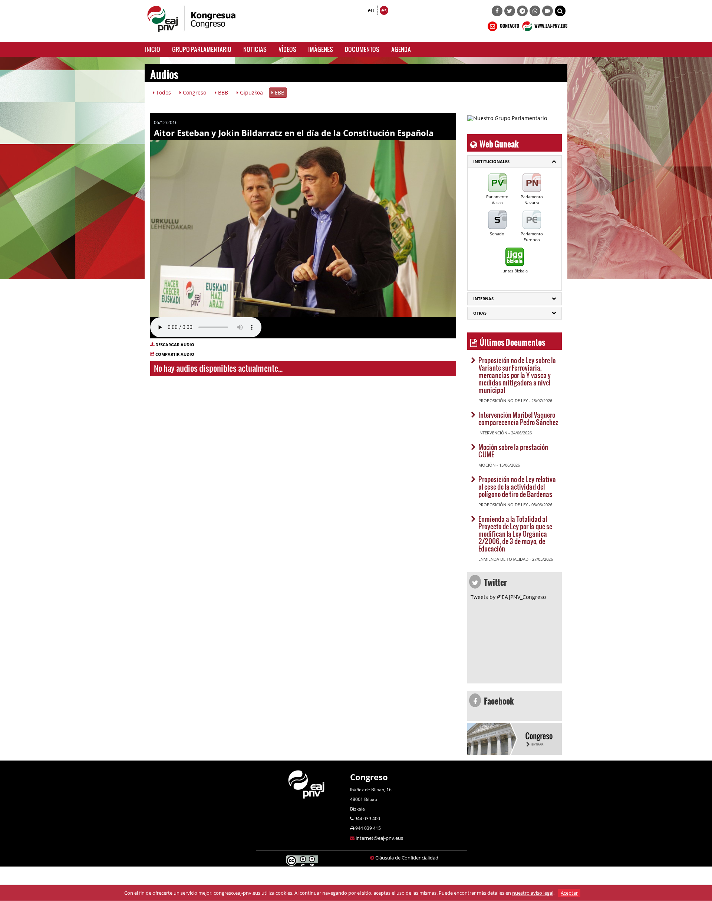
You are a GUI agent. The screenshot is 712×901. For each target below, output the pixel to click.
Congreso (369, 776)
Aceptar (569, 893)
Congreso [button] (193, 92)
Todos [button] (163, 92)
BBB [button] (222, 92)
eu (371, 10)
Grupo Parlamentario (201, 49)
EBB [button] (278, 92)
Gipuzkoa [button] (250, 92)
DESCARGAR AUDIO (174, 344)
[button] (560, 11)
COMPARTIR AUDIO (174, 354)
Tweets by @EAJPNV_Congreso (508, 596)
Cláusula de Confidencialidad (406, 857)
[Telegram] (522, 11)
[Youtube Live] (547, 11)
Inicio (152, 49)
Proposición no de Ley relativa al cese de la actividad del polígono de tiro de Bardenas (517, 486)
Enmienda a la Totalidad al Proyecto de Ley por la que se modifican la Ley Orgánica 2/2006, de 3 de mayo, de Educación (515, 533)
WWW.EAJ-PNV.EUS (550, 24)
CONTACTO (509, 24)
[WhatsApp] (535, 11)
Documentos (362, 49)
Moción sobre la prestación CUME (513, 450)
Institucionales (491, 161)
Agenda (401, 49)
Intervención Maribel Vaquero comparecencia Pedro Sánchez (518, 418)
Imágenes (320, 49)
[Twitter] (509, 11)
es (384, 10)
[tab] (514, 162)
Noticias (255, 49)
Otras (480, 313)
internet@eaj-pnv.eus (379, 838)
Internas (483, 298)
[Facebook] (497, 11)
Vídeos (287, 49)
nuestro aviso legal (532, 893)
